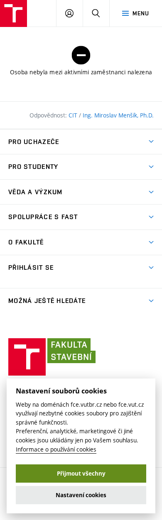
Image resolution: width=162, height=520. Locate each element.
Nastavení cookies (81, 495)
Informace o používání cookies (56, 449)
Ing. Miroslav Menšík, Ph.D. (118, 115)
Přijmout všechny (81, 473)
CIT (74, 115)
